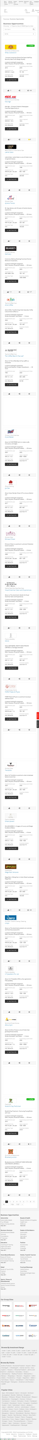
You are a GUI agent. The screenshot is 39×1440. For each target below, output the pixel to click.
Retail (2, 1267)
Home (8, 1434)
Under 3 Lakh (26, 1350)
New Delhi (32, 1415)
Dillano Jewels (9, 821)
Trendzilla (8, 770)
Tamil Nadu (4, 1380)
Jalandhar (10, 1407)
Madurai (26, 1411)
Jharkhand (10, 1372)
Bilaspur (34, 1397)
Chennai (22, 1399)
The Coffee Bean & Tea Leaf (14, 356)
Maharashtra (28, 1374)
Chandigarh (4, 1368)
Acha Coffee (9, 305)
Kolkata (21, 1409)
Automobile (23, 1232)
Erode (26, 1401)
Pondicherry (11, 1378)
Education (23, 1234)
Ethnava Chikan (10, 539)
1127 (17, 1204)
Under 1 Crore (6, 1356)
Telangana (14, 1382)
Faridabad (33, 1401)
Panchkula (10, 1417)
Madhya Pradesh (17, 1374)
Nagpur (4, 1415)
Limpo (7, 923)
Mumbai (27, 1413)
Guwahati (34, 1403)
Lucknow (13, 1411)
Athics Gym (8, 1025)
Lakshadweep (5, 1374)
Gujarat (3, 1370)
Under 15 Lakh (22, 1353)
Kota (26, 1409)
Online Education (6, 1248)
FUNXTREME (9, 437)
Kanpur (11, 1409)
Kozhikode (5, 1411)
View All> (22, 1250)
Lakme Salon (9, 152)
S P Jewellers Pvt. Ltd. (12, 974)
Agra (3, 1393)
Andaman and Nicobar (26, 1382)
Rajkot (22, 1419)
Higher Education (6, 1246)
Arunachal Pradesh (19, 1366)
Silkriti (7, 641)
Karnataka (19, 1372)
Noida (3, 1417)
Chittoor (28, 1399)
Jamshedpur (25, 1407)
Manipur (3, 1376)
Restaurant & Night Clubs (27, 1273)
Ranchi (28, 1419)
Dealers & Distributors (27, 1230)
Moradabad (19, 1413)
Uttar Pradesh (29, 1380)
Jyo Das (7, 488)
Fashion (22, 1242)
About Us (14, 1434)
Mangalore (5, 1413)
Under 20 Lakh (32, 1353)
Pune (12, 1419)
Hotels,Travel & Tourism (28, 1255)
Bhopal (18, 1397)
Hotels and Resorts (26, 1257)
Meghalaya (11, 1376)
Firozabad (5, 1403)
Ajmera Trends (10, 203)
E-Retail (3, 1273)
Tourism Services (25, 1261)
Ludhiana (20, 1411)
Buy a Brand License (6, 3)
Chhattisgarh (14, 1368)
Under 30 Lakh (18, 1355)
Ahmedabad (10, 1393)
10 (3, 1204)
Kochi (16, 1409)
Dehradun (20, 1401)
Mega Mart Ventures (11, 872)
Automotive (4, 1218)
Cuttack (13, 1401)
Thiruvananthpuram (19, 1421)
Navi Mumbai (17, 1415)
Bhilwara (12, 1397)
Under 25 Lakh (7, 1355)
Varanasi (23, 1423)
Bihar (33, 1366)
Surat (10, 1421)
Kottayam (33, 1409)
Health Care (23, 1222)
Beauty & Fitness (6, 1257)
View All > (3, 1225)
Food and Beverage (26, 1267)
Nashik (10, 1415)
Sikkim (33, 1378)
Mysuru (33, 1413)
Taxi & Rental (24, 1259)
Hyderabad (15, 1405)
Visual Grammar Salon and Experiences (18, 590)
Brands (35, 1434)
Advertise (21, 1)
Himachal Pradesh (20, 1370)
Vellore (29, 1423)
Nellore (25, 1415)
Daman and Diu (25, 1368)
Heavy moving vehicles (7, 1224)
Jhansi (32, 1407)
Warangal (24, 1425)
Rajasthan (26, 1378)
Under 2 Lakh (16, 1350)
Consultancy (4, 1236)
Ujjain (9, 1423)
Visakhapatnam (15, 1425)
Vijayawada (5, 1425)
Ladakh (3, 1384)
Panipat (17, 1417)
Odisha (3, 1378)
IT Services (4, 1238)
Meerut (12, 1413)
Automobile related (6, 1220)
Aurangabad (5, 1395)
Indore (23, 1405)
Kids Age (8, 102)
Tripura (12, 1380)
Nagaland (27, 1376)
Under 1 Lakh (6, 1350)
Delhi (33, 1376)
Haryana (9, 1370)
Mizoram (19, 1376)
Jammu (17, 1407)
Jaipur (4, 1407)
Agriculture (23, 1236)
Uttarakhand (19, 1380)
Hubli (9, 1405)
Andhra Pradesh (6, 1366)
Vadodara (16, 1423)
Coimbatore (5, 1401)
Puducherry (5, 1419)
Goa (32, 1368)
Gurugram (26, 1403)
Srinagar (4, 1421)
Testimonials (22, 1436)
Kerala (26, 1372)
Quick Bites (23, 1271)
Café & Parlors (24, 1269)
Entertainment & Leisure (8, 1283)
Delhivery (8, 254)
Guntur (20, 1403)
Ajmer (17, 1393)
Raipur (17, 1419)
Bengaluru (27, 1395)
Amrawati (23, 1393)
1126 (12, 1204)
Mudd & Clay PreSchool (13, 1106)
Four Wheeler (5, 1222)
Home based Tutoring (7, 1261)
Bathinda (19, 1395)
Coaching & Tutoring (7, 1245)
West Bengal (5, 1382)
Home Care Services (7, 1259)
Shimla (34, 1419)
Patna (23, 1417)
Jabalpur (29, 1405)
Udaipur (4, 1423)
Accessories (24, 1245)
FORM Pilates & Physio (12, 692)
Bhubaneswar (26, 1397)
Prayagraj (29, 1417)
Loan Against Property (31, 3)
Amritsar (30, 1393)
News (15, 1436)
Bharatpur (5, 1397)
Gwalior (4, 1405)
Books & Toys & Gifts (7, 1269)
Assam (28, 1366)
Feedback (29, 1434)
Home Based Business (8, 1255)
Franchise (6, 19)
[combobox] (19, 29)
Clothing (22, 1246)
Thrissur (29, 1421)
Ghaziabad (13, 1403)
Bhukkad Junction (11, 1157)
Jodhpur (4, 1409)
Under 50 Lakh (29, 1355)
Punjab (19, 1378)
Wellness (23, 1224)
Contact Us (21, 1434)
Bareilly (13, 1395)
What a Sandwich (10, 53)
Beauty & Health (25, 1218)
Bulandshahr (6, 1399)
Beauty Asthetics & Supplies (28, 1220)
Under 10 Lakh (11, 1353)
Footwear (23, 1248)
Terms (29, 1436)
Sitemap (34, 1436)
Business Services (6, 1230)
